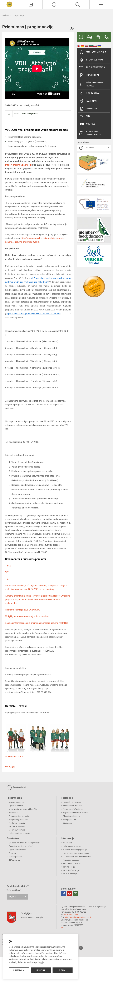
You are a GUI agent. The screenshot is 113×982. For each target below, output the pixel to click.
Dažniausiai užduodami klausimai (77, 856)
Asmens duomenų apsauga (75, 850)
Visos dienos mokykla (72, 806)
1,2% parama (93, 93)
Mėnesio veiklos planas (94, 84)
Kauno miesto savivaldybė (32, 917)
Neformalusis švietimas (73, 809)
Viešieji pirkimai (15, 856)
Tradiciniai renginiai (17, 823)
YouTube (90, 124)
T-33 (7, 572)
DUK (88, 116)
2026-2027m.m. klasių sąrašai (25, 113)
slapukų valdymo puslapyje (31, 962)
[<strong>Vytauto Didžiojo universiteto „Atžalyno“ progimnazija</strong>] (9, 4)
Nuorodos (67, 843)
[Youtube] (69, 893)
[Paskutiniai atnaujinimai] (54, 4)
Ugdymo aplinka (16, 806)
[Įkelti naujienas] (30, 4)
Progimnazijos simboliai (19, 816)
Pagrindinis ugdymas (72, 802)
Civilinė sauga (69, 867)
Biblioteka (67, 823)
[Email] (75, 893)
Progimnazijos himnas (18, 819)
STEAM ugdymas (94, 60)
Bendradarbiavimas (17, 826)
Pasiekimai (91, 101)
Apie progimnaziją (16, 802)
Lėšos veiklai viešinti (17, 850)
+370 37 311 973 (71, 914)
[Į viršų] (81, 948)
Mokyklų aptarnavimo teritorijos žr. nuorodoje (27, 616)
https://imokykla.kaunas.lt (18, 165)
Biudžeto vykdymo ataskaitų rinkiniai (24, 843)
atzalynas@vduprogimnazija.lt (78, 917)
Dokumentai (92, 75)
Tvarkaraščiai (19, 787)
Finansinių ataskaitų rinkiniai (21, 846)
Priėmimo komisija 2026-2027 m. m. (22, 609)
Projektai (12, 853)
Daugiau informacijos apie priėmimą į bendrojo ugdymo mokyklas (36, 623)
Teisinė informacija (71, 870)
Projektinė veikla (95, 67)
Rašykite (12, 897)
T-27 (7, 579)
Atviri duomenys (70, 874)
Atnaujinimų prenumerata (93, 133)
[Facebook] (63, 893)
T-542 (8, 565)
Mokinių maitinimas (71, 816)
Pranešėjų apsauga (71, 860)
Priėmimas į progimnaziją (19, 833)
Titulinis (5, 15)
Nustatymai (18, 970)
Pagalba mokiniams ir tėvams (75, 812)
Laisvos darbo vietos (72, 846)
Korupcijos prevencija (72, 863)
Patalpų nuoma (69, 819)
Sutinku (62, 970)
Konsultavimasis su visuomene (76, 853)
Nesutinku (40, 970)
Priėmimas (91, 108)
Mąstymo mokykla (96, 52)
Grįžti (12, 766)
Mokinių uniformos (14, 756)
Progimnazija (18, 15)
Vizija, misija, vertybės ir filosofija (23, 809)
